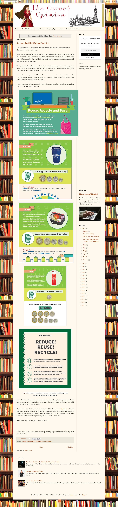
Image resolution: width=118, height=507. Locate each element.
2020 (83, 278)
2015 (83, 293)
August (85, 231)
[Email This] (33, 439)
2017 (83, 287)
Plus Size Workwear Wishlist (34, 471)
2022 (83, 272)
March (85, 257)
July (84, 245)
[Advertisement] (90, 100)
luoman (72, 495)
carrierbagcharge (40, 441)
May (84, 251)
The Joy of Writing (88, 234)
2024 (83, 266)
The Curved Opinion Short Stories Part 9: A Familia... (91, 240)
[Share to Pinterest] (40, 439)
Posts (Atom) (28, 451)
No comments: (23, 439)
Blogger (84, 495)
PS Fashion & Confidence (73, 29)
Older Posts (70, 447)
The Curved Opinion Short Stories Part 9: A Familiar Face (43, 462)
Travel (60, 29)
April (85, 254)
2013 (83, 299)
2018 (83, 284)
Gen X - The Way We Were (91, 237)
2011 (83, 305)
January (85, 260)
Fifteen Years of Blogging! (88, 194)
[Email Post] (29, 439)
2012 (83, 302)
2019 (83, 281)
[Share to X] (36, 439)
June (84, 248)
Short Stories (40, 29)
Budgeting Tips (51, 29)
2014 (83, 296)
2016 (83, 290)
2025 (83, 263)
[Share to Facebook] (38, 439)
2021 (83, 275)
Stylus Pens (65, 409)
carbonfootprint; (31, 441)
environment (48, 441)
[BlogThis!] (34, 439)
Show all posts (57, 36)
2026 (83, 228)
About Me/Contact (27, 29)
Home (17, 29)
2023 (83, 269)
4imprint (24, 393)
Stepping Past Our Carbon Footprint (33, 42)
